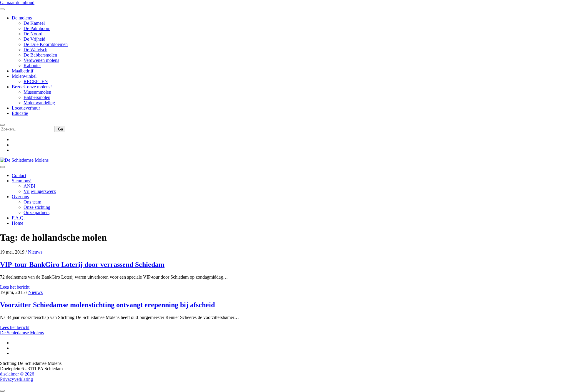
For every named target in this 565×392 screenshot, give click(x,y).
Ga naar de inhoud (17, 2)
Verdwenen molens (41, 60)
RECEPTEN (36, 81)
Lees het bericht (14, 287)
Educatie (20, 113)
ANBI (29, 185)
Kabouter (32, 65)
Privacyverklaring (16, 379)
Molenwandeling (39, 102)
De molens (22, 17)
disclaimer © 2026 (17, 373)
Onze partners (36, 212)
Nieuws (35, 251)
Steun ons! (21, 180)
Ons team (32, 201)
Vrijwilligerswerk (40, 191)
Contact (19, 175)
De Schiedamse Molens (22, 332)
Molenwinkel (24, 76)
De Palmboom (37, 28)
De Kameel (34, 23)
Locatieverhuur (26, 107)
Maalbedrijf (22, 70)
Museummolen (37, 92)
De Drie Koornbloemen (46, 44)
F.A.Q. (18, 217)
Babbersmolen (37, 97)
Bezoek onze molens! (32, 86)
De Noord (33, 33)
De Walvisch (35, 49)
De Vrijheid (34, 39)
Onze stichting (37, 207)
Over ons (20, 196)
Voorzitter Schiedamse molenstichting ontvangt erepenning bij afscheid (107, 305)
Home (17, 223)
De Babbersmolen (40, 54)
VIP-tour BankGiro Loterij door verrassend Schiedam (82, 264)
